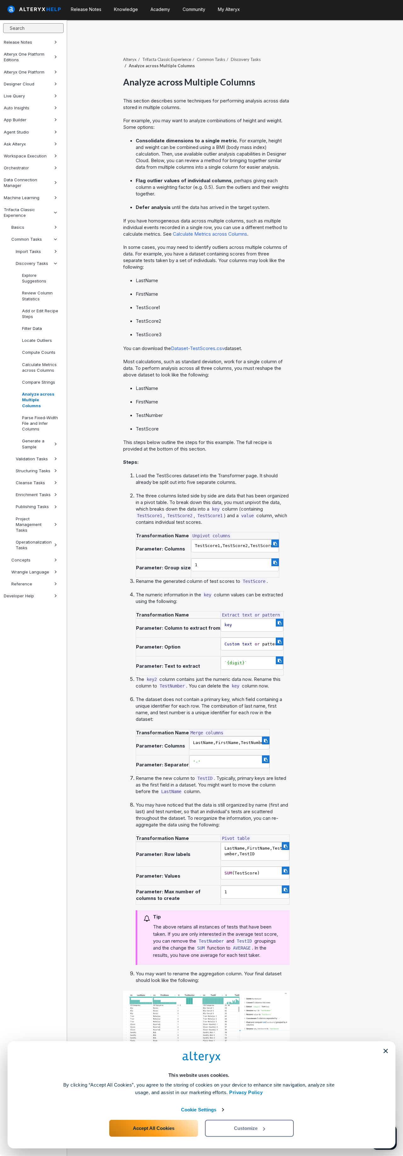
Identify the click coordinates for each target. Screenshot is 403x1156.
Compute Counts (38, 352)
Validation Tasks (32, 458)
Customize (246, 1128)
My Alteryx (229, 9)
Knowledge (126, 9)
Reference (21, 583)
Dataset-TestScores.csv (197, 348)
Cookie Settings (199, 1109)
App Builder (15, 119)
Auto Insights (16, 107)
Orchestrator (16, 167)
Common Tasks (26, 239)
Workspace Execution (25, 155)
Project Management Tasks (29, 524)
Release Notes (18, 42)
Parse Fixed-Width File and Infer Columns (40, 423)
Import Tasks (28, 251)
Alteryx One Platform (24, 71)
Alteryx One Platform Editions (24, 57)
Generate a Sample (33, 443)
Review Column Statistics (37, 295)
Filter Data (32, 328)
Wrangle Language (30, 571)
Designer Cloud (19, 83)
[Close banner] (385, 1051)
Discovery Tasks (32, 263)
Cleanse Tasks (30, 482)
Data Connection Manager (20, 182)
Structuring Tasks (33, 470)
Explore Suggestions (34, 278)
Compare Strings (38, 382)
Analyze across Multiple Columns (38, 400)
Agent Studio (16, 131)
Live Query (14, 95)
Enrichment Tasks (33, 494)
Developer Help (19, 595)
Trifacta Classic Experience (19, 212)
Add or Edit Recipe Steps (40, 313)
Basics (17, 227)
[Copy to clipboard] (275, 543)
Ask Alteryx (15, 143)
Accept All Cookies (153, 1128)
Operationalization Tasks (34, 545)
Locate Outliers (37, 340)
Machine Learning (21, 197)
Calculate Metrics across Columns (39, 367)
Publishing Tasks (32, 506)
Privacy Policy (246, 1092)
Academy (160, 9)
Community (194, 9)
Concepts (21, 559)
